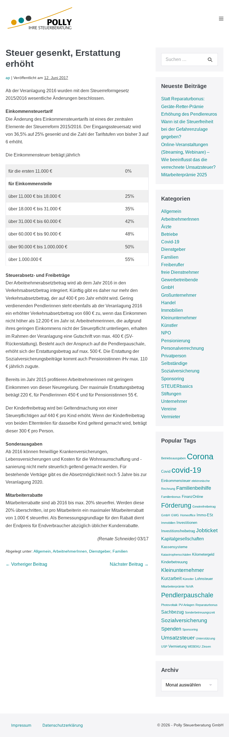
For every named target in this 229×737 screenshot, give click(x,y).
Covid (165, 471)
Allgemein (42, 551)
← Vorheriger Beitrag (26, 564)
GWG (175, 515)
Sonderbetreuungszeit (200, 612)
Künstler (169, 325)
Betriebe (169, 234)
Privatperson (173, 355)
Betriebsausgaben (173, 458)
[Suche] (210, 59)
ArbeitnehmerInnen (70, 551)
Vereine (168, 408)
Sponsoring (172, 378)
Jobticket (207, 530)
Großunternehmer (178, 295)
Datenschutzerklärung (62, 725)
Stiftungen (171, 393)
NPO (166, 333)
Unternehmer (174, 401)
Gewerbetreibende (179, 279)
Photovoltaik (169, 605)
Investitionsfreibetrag (178, 531)
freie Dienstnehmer (180, 272)
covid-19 (186, 470)
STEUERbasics (177, 386)
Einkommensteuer (175, 481)
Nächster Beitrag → (129, 564)
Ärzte (166, 226)
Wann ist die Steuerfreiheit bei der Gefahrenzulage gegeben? (187, 129)
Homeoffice (187, 515)
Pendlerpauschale (187, 595)
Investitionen (186, 522)
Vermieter (170, 416)
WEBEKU (194, 646)
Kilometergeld (203, 554)
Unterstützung (205, 638)
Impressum (21, 725)
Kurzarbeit (171, 578)
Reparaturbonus (206, 605)
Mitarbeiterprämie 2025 (184, 174)
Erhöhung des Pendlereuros (189, 114)
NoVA (189, 586)
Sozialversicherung (180, 370)
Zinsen (206, 646)
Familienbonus (171, 496)
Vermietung (177, 646)
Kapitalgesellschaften (182, 538)
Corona (200, 456)
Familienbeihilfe (193, 488)
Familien (120, 551)
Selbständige (174, 363)
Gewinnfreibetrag (204, 506)
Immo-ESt (205, 515)
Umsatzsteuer (178, 638)
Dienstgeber (99, 551)
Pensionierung (175, 340)
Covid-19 (170, 241)
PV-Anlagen (186, 605)
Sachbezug (172, 612)
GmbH (167, 287)
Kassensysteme (174, 547)
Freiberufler (172, 264)
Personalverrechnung (182, 348)
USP (164, 646)
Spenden (171, 629)
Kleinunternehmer (179, 317)
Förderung (176, 505)
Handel (168, 302)
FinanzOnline (192, 496)
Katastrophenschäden (176, 554)
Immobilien (172, 310)
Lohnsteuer (204, 579)
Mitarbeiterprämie (173, 586)
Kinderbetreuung (174, 562)
